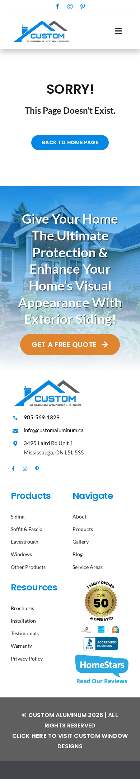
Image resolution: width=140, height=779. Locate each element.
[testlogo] (40, 20)
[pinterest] (82, 6)
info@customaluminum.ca (54, 430)
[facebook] (57, 6)
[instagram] (70, 6)
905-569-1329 (42, 417)
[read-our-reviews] (101, 655)
